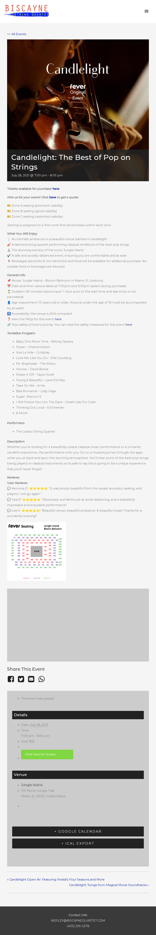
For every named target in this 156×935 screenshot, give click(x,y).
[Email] (31, 679)
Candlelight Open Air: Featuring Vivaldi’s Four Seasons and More (56, 879)
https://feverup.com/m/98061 (47, 754)
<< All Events (16, 34)
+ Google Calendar (78, 831)
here (55, 189)
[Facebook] (11, 679)
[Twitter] (21, 679)
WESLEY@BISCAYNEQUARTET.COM (78, 920)
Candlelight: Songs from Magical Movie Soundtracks (109, 885)
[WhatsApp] (41, 679)
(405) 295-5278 (78, 926)
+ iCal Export (78, 843)
